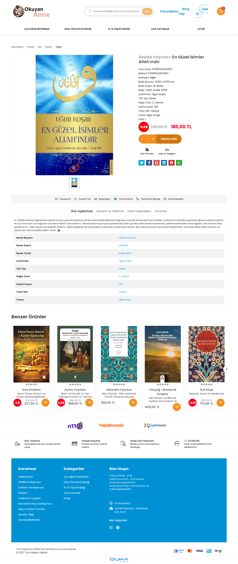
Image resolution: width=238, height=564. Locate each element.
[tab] (82, 211)
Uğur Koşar (125, 261)
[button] (221, 11)
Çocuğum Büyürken (76, 476)
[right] (227, 369)
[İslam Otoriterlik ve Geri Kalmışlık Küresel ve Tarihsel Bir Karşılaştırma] (75, 354)
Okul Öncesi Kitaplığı (77, 482)
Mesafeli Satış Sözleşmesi (35, 503)
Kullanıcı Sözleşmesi (31, 487)
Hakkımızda (25, 476)
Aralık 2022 (125, 253)
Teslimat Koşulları (29, 498)
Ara (147, 11)
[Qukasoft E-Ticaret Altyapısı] (119, 560)
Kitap (67, 498)
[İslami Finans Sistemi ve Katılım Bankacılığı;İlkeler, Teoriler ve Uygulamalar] (31, 354)
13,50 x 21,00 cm (127, 237)
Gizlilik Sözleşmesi (29, 482)
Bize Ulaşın (119, 468)
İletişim (23, 493)
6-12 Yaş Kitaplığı (74, 487)
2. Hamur (124, 276)
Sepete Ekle (169, 139)
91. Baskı (123, 245)
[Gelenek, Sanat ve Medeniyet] (207, 354)
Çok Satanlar (72, 493)
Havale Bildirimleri (29, 520)
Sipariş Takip (26, 514)
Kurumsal (27, 468)
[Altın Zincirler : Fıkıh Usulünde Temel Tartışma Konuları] (119, 354)
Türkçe (123, 291)
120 (120, 284)
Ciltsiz (122, 268)
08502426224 (133, 495)
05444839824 (122, 503)
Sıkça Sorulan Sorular (31, 509)
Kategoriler (74, 468)
